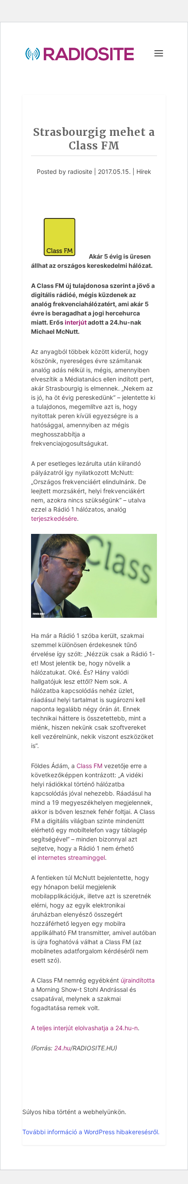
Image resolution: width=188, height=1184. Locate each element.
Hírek (143, 171)
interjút (76, 322)
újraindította (138, 980)
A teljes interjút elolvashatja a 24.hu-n (84, 1028)
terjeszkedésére (54, 518)
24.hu (62, 1048)
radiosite (80, 171)
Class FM (89, 765)
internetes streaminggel (71, 857)
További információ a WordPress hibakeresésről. (91, 1132)
